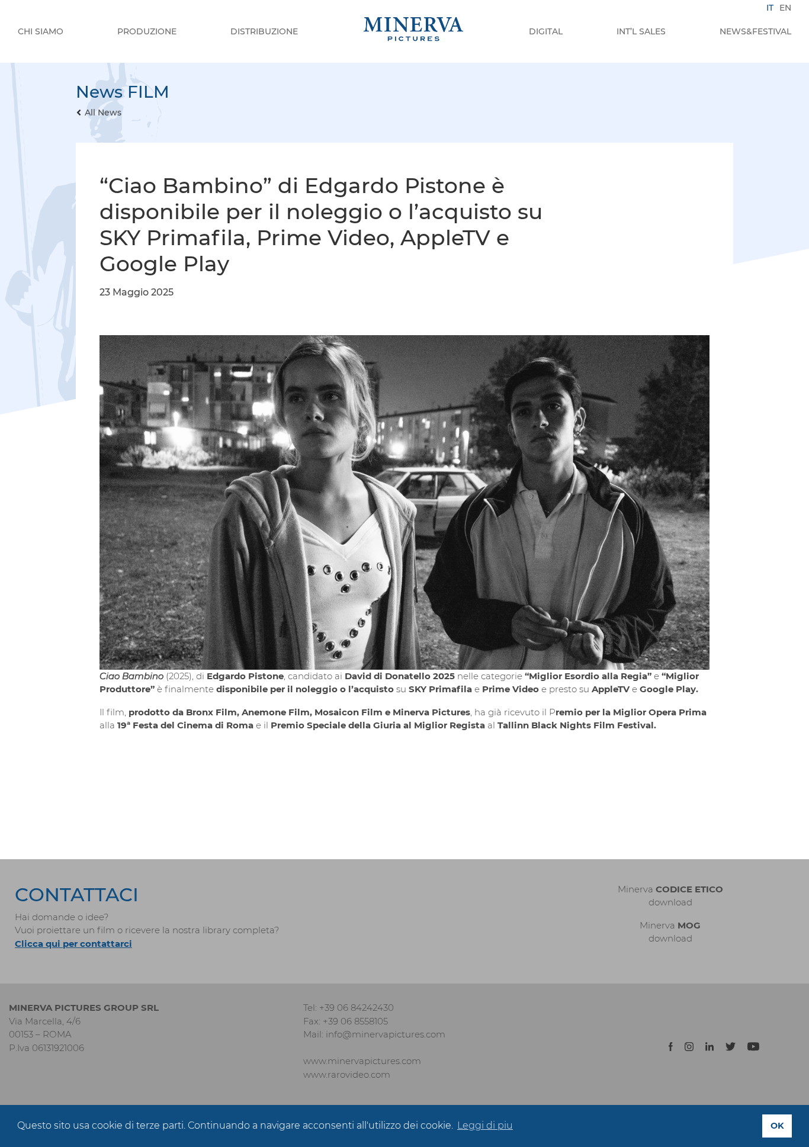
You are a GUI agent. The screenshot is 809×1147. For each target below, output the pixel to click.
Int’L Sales (641, 31)
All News (103, 112)
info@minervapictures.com (385, 1034)
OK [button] (777, 1125)
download (670, 902)
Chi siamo (40, 31)
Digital (546, 31)
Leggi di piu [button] (485, 1125)
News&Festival (755, 31)
